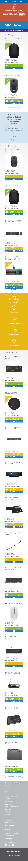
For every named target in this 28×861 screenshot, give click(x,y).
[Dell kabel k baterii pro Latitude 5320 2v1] (14, 544)
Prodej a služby (9, 787)
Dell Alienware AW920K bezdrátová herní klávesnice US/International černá (12, 258)
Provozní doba (8, 836)
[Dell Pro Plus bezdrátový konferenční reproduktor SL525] (14, 404)
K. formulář (9, 30)
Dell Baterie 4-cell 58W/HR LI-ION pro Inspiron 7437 (13, 498)
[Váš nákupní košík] (12, 1)
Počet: (11, 68)
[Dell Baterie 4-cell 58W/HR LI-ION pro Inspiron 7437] (14, 509)
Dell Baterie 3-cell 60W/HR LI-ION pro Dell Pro (13, 463)
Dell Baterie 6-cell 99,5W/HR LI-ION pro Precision (13, 568)
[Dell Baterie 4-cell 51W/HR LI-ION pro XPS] (14, 369)
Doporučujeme (12, 145)
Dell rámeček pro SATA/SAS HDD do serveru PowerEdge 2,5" (14, 672)
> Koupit (20, 68)
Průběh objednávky (10, 822)
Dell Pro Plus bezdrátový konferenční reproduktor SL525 (13, 392)
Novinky (9, 34)
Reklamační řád (9, 824)
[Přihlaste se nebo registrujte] (18, 1)
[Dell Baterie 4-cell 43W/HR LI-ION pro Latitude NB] (14, 439)
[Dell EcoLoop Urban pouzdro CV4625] (14, 754)
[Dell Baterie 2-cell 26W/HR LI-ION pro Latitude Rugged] (14, 719)
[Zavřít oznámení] (14, 18)
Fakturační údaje (9, 832)
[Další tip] (14, 138)
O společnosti (8, 785)
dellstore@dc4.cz (19, 30)
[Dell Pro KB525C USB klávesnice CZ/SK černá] (14, 649)
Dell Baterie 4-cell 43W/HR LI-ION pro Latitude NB (13, 428)
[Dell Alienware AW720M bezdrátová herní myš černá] (14, 86)
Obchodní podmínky (10, 825)
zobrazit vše (14, 290)
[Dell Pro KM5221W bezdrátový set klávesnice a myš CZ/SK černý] (14, 233)
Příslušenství (11, 352)
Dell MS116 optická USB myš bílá (13, 603)
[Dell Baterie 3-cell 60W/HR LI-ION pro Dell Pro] (14, 474)
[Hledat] (15, 1)
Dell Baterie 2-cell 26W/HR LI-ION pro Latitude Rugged (13, 708)
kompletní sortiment (14, 776)
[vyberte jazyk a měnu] (21, 1)
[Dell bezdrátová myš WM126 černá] (14, 161)
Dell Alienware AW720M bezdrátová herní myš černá (12, 74)
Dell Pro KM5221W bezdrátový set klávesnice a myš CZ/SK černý (13, 222)
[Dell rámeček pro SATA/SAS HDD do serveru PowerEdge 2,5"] (14, 684)
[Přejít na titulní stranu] (14, 25)
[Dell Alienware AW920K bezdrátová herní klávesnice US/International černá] (14, 270)
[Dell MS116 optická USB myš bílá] (14, 613)
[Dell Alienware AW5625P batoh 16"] (14, 50)
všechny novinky (14, 108)
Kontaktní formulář (10, 838)
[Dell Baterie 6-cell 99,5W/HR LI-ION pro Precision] (14, 580)
